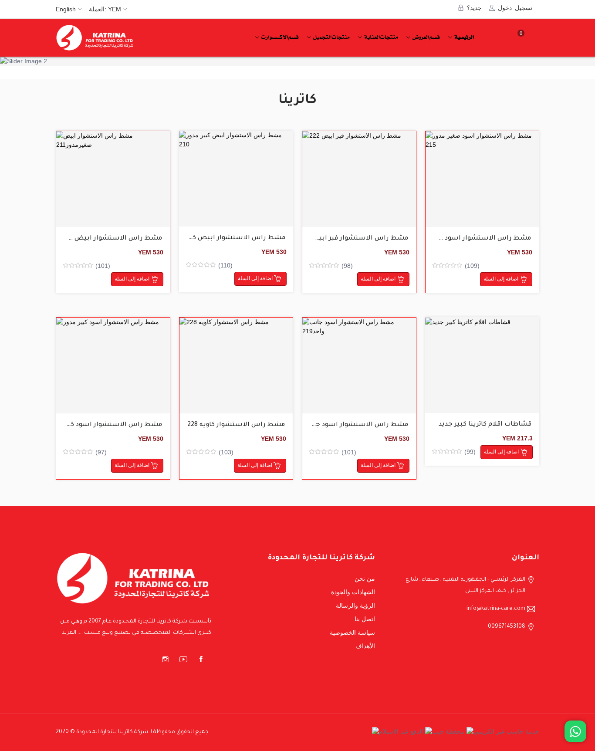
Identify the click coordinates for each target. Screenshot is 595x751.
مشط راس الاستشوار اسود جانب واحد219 (344, 425)
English (66, 9)
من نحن (365, 578)
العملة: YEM (105, 9)
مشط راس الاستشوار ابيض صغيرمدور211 (98, 238)
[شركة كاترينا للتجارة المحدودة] (95, 38)
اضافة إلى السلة (133, 279)
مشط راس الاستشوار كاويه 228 (236, 425)
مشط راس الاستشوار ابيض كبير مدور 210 (221, 238)
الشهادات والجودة (353, 592)
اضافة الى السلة (103, 185)
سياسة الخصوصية (352, 632)
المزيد (69, 633)
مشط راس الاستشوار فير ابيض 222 (353, 238)
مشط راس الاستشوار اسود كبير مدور (104, 425)
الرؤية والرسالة (355, 605)
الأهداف (365, 646)
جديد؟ (474, 7)
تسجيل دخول (515, 7)
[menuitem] (463, 38)
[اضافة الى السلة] (113, 179)
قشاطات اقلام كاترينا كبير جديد (485, 424)
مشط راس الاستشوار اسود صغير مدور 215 (465, 238)
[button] (19, 61)
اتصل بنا (365, 619)
